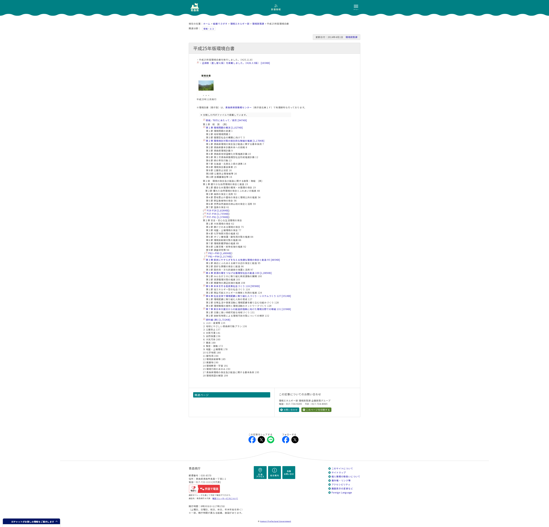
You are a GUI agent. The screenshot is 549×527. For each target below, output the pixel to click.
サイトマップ (339, 472)
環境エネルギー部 (239, 23)
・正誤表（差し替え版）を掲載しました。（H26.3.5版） (234, 63)
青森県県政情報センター (238, 107)
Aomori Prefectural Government (275, 521)
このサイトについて (342, 468)
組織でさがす (220, 23)
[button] (31, 521)
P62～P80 (219, 253)
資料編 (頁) (217, 319)
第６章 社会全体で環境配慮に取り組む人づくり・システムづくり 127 (248, 296)
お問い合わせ (291, 409)
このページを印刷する (318, 409)
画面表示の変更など (342, 488)
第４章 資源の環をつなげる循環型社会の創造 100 (238, 273)
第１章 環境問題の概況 (224, 127)
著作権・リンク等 (341, 480)
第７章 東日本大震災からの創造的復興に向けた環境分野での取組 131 (248, 309)
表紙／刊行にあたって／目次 (226, 120)
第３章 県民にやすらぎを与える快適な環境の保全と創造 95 (242, 259)
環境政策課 (258, 23)
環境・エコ (208, 28)
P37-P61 (217, 217)
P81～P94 (219, 256)
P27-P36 (217, 213)
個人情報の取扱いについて (346, 476)
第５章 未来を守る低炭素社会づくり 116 (232, 286)
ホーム (206, 23)
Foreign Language (342, 492)
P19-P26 (217, 210)
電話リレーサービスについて (225, 498)
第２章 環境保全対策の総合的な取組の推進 (234, 140)
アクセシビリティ (341, 484)
